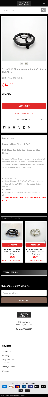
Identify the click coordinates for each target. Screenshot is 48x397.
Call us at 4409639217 (24, 329)
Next (45, 241)
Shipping (5, 355)
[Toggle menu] (3, 3)
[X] (19, 127)
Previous (3, 241)
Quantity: (7, 94)
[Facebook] (4, 127)
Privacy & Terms (8, 366)
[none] (24, 39)
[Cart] (44, 3)
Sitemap (5, 371)
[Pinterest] (29, 127)
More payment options (24, 113)
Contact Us (6, 351)
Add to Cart (12, 245)
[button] (24, 119)
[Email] (9, 127)
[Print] (14, 127)
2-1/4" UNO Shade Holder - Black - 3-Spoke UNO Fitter (12, 251)
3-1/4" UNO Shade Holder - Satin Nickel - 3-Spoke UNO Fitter (36, 251)
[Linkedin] (24, 127)
